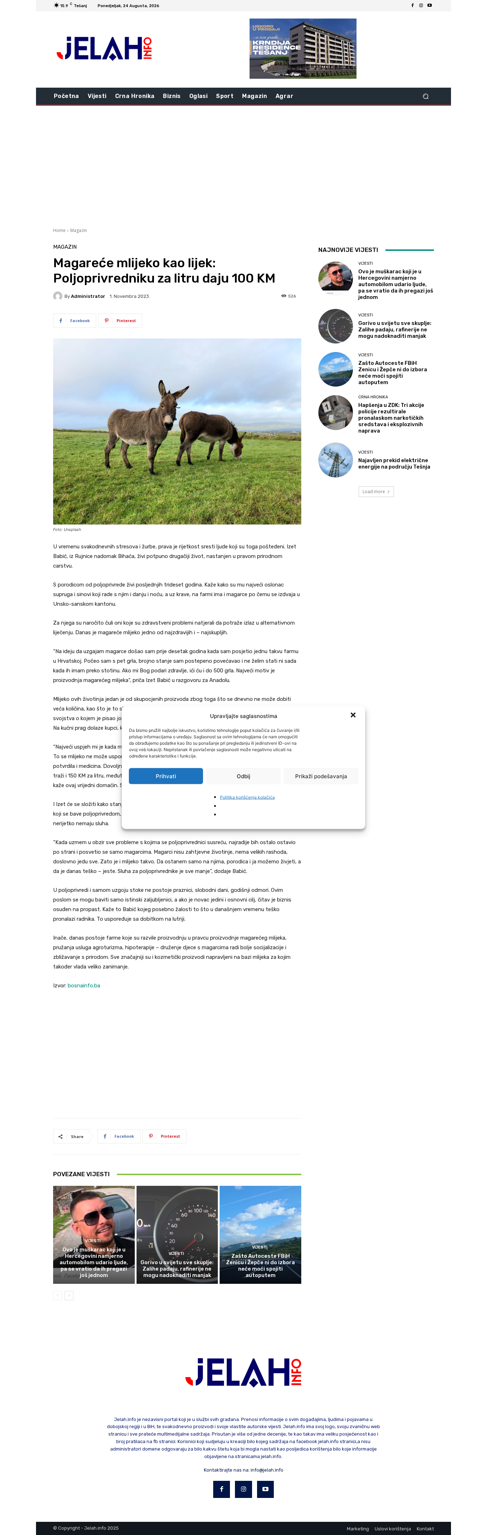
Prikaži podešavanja (321, 775)
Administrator (88, 296)
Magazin (78, 230)
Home (59, 230)
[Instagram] (421, 5)
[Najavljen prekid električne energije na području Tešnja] (335, 460)
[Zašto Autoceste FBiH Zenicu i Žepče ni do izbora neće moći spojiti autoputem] (260, 1234)
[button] (354, 716)
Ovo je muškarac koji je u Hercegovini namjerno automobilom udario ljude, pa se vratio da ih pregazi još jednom (94, 1262)
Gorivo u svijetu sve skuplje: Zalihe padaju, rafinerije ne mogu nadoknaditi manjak (177, 1268)
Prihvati (166, 775)
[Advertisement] (243, 166)
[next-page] (69, 1295)
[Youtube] (429, 5)
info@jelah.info (267, 1470)
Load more (374, 492)
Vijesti (93, 1241)
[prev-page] (57, 1295)
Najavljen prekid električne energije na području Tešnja (394, 463)
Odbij (243, 775)
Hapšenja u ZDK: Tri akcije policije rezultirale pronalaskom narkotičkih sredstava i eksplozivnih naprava (391, 418)
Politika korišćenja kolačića (247, 797)
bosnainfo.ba (84, 985)
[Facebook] (412, 5)
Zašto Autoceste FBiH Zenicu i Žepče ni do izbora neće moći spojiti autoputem (260, 1265)
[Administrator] (59, 296)
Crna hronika (373, 397)
